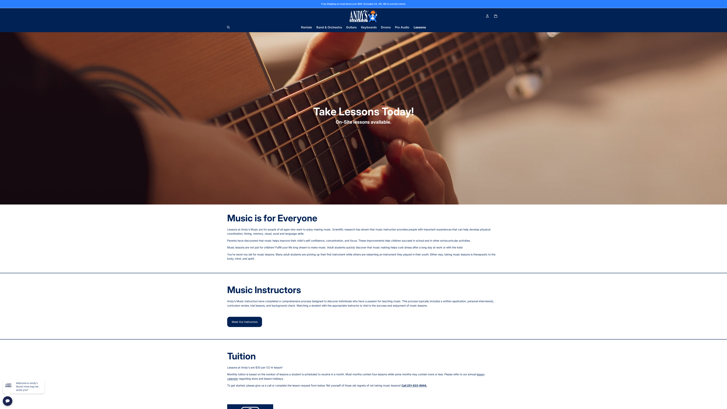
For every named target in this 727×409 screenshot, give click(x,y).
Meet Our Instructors (244, 321)
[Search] (228, 27)
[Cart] (495, 16)
